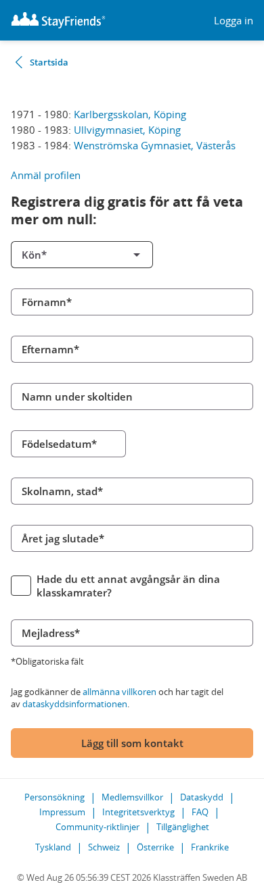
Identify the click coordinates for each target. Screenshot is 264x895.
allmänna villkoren (119, 692)
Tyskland (53, 847)
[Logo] (58, 20)
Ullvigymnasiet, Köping (127, 129)
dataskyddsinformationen (74, 704)
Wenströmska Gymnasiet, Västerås (155, 145)
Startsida (49, 62)
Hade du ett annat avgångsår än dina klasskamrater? (128, 585)
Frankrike (210, 847)
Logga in (233, 21)
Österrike (155, 847)
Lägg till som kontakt (132, 743)
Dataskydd (201, 797)
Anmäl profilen (46, 175)
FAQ (200, 812)
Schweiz (104, 847)
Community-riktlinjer (97, 827)
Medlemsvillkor (132, 797)
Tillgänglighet (182, 827)
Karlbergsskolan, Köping (130, 114)
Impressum (62, 812)
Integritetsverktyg (138, 812)
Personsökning (54, 797)
